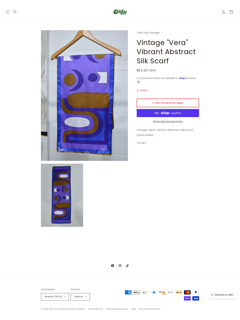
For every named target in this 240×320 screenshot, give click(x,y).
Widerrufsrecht (95, 309)
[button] (7, 12)
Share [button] (143, 90)
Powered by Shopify (75, 309)
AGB (133, 309)
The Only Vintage (57, 309)
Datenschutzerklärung (117, 309)
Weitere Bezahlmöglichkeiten (168, 121)
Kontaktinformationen (149, 309)
